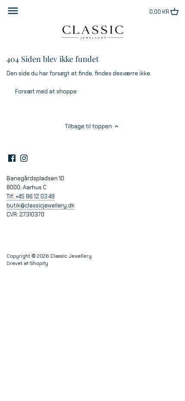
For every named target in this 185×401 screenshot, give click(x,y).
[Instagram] (24, 158)
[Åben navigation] (12, 10)
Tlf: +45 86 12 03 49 (30, 196)
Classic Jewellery (71, 256)
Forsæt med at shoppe (46, 91)
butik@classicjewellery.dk (40, 205)
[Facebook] (11, 158)
